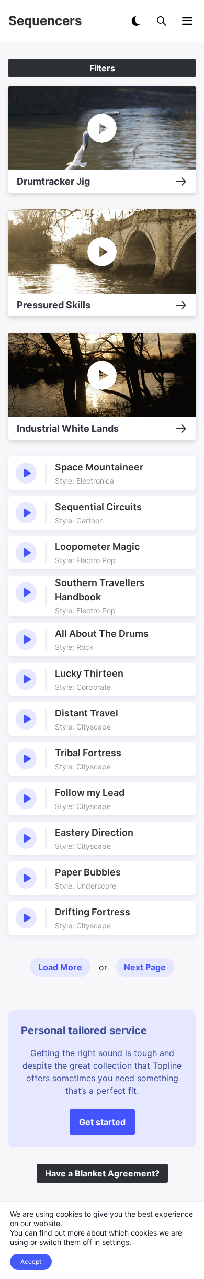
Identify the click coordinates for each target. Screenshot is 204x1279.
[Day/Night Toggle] (135, 21)
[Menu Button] (187, 21)
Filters (102, 68)
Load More (60, 967)
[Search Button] (161, 21)
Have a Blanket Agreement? (102, 1173)
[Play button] (26, 473)
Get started (102, 1122)
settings (115, 1242)
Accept (30, 1261)
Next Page (145, 967)
